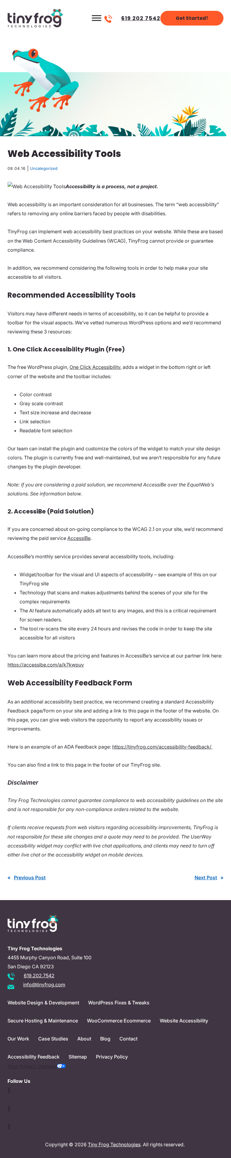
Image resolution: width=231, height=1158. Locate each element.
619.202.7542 (39, 976)
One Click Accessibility (94, 367)
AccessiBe (79, 538)
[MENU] (96, 18)
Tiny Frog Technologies (114, 1144)
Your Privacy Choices (32, 1066)
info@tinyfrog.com (44, 985)
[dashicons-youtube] (9, 1108)
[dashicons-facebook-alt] (9, 1126)
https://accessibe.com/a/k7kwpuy (46, 665)
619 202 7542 (140, 18)
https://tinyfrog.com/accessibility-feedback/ (162, 747)
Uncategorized (43, 168)
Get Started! (192, 18)
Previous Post (30, 878)
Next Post (206, 878)
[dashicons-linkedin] (9, 1090)
